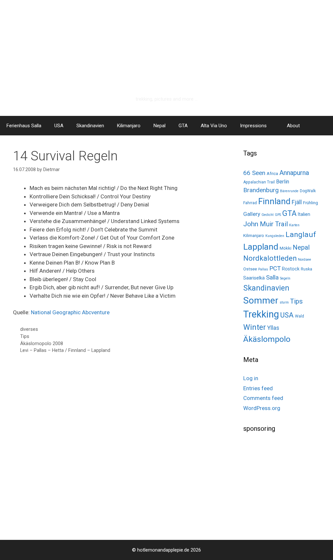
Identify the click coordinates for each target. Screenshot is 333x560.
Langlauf (301, 234)
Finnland (274, 201)
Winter (254, 327)
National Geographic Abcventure (70, 312)
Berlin (282, 182)
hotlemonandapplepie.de (166, 86)
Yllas (273, 328)
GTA (183, 126)
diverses (29, 329)
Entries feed (258, 388)
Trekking (261, 314)
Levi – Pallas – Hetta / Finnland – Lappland (65, 350)
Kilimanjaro (128, 126)
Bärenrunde (289, 191)
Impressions (253, 126)
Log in (250, 378)
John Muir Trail (265, 224)
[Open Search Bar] (323, 125)
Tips (24, 336)
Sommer (260, 300)
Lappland (260, 247)
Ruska (306, 269)
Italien (304, 214)
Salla (272, 277)
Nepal (159, 126)
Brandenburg (261, 190)
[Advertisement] (288, 483)
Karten (294, 225)
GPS (278, 215)
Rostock (291, 268)
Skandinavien (90, 126)
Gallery (251, 214)
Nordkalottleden (270, 258)
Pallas (263, 269)
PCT (275, 268)
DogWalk (308, 191)
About (293, 126)
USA (58, 126)
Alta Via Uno (214, 126)
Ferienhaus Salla (24, 126)
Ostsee (250, 269)
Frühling (310, 202)
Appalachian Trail (259, 182)
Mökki (285, 248)
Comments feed (263, 398)
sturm (284, 302)
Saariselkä (254, 277)
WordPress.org (261, 408)
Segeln (285, 278)
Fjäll (297, 202)
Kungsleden (274, 236)
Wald (299, 316)
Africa (272, 173)
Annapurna (294, 173)
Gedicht (267, 215)
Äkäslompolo (266, 339)
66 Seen (254, 173)
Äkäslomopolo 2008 (41, 343)
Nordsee (304, 259)
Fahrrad (250, 203)
